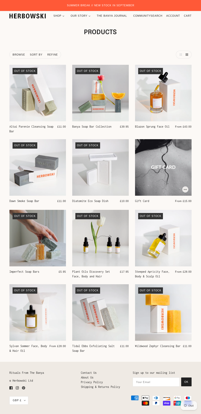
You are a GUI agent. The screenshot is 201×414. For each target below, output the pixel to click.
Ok (186, 381)
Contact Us (89, 372)
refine (52, 54)
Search (156, 15)
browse (19, 54)
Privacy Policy (92, 382)
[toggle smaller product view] (188, 54)
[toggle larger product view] (180, 54)
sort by (36, 54)
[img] (11, 388)
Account (173, 15)
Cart (188, 15)
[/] (27, 16)
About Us (87, 377)
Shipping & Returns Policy (100, 386)
